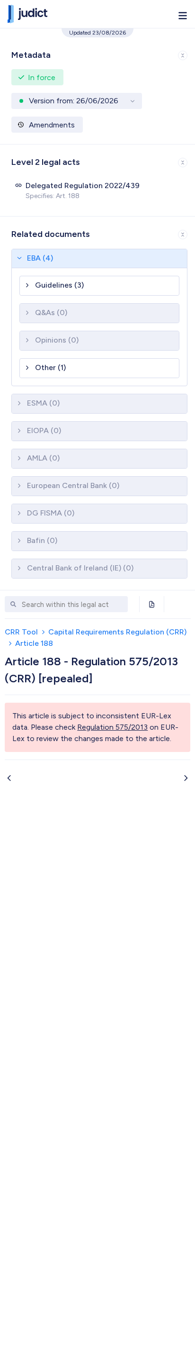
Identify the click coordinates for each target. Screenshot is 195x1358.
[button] (97, 53)
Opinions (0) (57, 339)
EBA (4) (40, 258)
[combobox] (72, 604)
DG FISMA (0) (50, 512)
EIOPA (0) (44, 430)
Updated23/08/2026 (97, 32)
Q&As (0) (51, 312)
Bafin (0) (42, 540)
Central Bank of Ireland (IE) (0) (80, 567)
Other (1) (50, 367)
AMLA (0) (43, 457)
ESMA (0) (43, 402)
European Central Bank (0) (73, 485)
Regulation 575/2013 (112, 727)
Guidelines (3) (59, 285)
